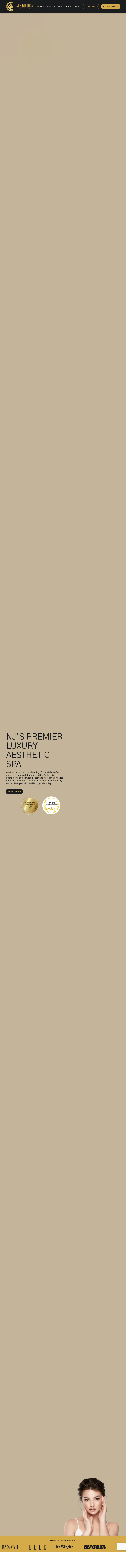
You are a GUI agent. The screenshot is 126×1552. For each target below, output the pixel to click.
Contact (69, 6)
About (61, 6)
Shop (77, 6)
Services (41, 6)
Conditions (51, 6)
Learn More (14, 791)
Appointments (91, 6)
